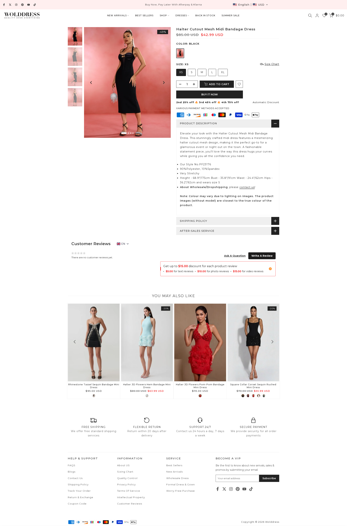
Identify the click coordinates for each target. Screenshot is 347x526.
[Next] (163, 82)
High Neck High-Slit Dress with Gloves (146, 384)
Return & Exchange (80, 497)
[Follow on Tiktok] (34, 5)
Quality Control (127, 478)
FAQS (71, 465)
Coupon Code (77, 503)
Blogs (71, 471)
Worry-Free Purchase (180, 490)
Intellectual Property (131, 497)
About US (123, 465)
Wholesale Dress (177, 478)
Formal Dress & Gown (180, 484)
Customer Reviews (129, 503)
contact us (247, 187)
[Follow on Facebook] (4, 5)
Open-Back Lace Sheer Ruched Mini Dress (93, 386)
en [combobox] (123, 243)
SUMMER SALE (231, 15)
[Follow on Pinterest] (22, 5)
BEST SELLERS (144, 15)
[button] (250, 5)
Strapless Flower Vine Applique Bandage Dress (200, 386)
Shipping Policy (78, 484)
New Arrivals (174, 471)
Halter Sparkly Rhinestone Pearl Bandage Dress (253, 386)
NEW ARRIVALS (117, 15)
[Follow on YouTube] (28, 5)
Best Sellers (174, 465)
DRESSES (181, 15)
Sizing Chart (125, 471)
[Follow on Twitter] (10, 5)
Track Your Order (79, 490)
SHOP (163, 15)
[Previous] (91, 82)
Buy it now (209, 94)
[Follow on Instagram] (16, 5)
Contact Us (75, 478)
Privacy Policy (126, 484)
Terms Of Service (128, 490)
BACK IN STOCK (205, 15)
